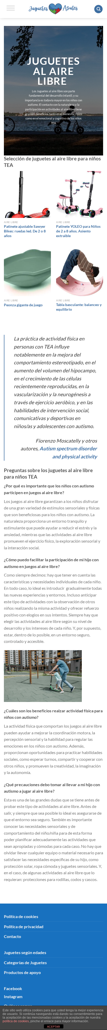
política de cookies (16, 1021)
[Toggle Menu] (10, 9)
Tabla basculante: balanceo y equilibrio (79, 307)
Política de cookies (21, 916)
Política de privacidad (23, 926)
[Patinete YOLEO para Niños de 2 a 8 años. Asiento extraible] (79, 194)
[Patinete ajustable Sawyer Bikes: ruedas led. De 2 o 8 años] (27, 194)
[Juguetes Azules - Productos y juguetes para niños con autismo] (54, 9)
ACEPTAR (53, 1026)
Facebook (13, 988)
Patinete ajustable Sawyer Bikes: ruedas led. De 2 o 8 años (25, 231)
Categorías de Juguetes (25, 962)
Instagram (13, 996)
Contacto (12, 936)
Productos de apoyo (22, 972)
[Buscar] (98, 9)
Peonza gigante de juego (23, 305)
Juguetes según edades (25, 952)
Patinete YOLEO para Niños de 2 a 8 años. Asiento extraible (78, 231)
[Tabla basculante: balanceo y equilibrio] (79, 272)
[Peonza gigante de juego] (27, 272)
